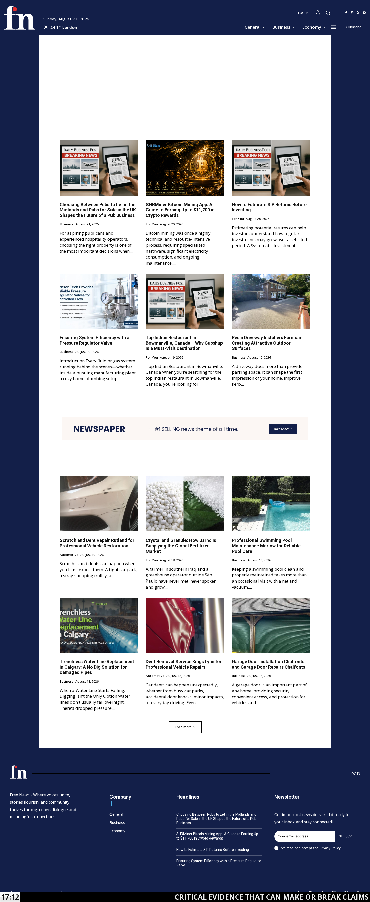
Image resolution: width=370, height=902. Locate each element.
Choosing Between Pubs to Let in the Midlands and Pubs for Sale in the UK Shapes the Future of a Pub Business (98, 210)
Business (66, 224)
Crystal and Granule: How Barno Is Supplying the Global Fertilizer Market (181, 546)
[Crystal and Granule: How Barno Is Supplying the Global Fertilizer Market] (185, 503)
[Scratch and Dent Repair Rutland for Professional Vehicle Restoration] (99, 503)
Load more (183, 727)
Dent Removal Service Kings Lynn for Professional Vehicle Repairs (184, 664)
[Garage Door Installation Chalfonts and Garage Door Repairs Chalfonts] (271, 625)
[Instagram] (352, 13)
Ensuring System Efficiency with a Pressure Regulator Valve (94, 340)
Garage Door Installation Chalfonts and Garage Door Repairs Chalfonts (268, 664)
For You (152, 224)
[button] (328, 13)
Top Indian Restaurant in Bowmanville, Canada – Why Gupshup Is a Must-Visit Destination (184, 343)
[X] (358, 13)
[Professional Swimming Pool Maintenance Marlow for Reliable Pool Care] (271, 503)
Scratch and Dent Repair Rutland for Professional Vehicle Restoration (97, 543)
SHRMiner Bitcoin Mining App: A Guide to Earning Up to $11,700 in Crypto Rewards (180, 210)
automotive (69, 555)
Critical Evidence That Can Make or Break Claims (227, 897)
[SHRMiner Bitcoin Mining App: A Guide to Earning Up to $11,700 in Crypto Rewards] (185, 167)
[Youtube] (364, 13)
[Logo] (20, 17)
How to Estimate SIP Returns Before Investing (212, 850)
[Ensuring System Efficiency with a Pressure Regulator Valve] (99, 301)
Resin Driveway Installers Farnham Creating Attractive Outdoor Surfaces (267, 343)
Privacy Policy (330, 848)
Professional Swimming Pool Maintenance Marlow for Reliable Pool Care (266, 546)
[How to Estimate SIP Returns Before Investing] (271, 167)
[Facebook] (346, 13)
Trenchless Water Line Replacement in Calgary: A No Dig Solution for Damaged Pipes (97, 667)
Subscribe (347, 836)
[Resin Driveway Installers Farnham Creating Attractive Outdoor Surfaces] (271, 301)
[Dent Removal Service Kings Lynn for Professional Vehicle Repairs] (185, 625)
